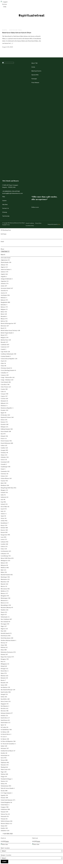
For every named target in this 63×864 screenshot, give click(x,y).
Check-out (35, 838)
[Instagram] (41, 210)
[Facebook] (32, 210)
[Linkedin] (38, 210)
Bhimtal (4, 30)
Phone (2, 249)
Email (2, 241)
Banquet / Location (6, 855)
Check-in (3, 838)
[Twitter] (35, 210)
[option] (31, 260)
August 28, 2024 (7, 47)
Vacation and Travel (15, 30)
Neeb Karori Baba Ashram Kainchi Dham (16, 33)
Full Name (3, 234)
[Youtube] (44, 210)
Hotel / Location (5, 848)
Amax (59, 224)
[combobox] (5, 251)
